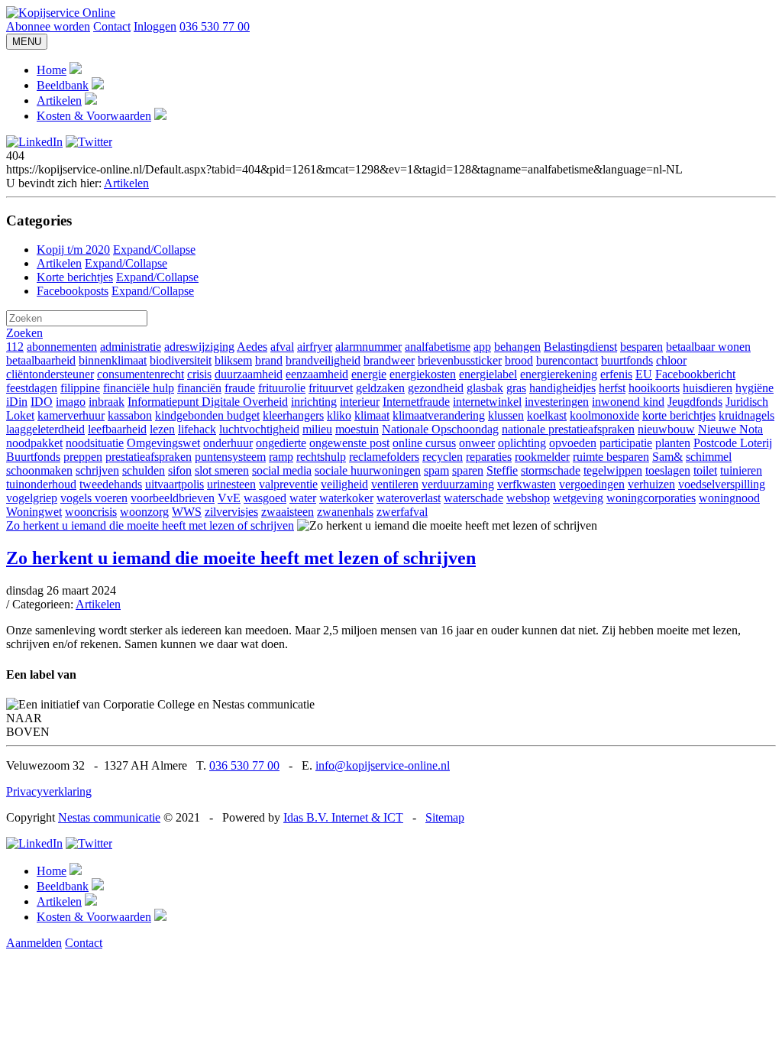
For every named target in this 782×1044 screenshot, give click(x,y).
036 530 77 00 (214, 26)
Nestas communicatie (109, 817)
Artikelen (59, 100)
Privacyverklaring (49, 791)
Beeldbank (63, 85)
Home (51, 69)
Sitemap (444, 817)
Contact (112, 26)
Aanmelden (34, 942)
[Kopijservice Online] (60, 12)
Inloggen (155, 26)
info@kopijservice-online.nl (382, 765)
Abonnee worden (48, 26)
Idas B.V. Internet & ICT (343, 817)
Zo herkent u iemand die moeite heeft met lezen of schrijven (150, 525)
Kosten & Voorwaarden (94, 115)
